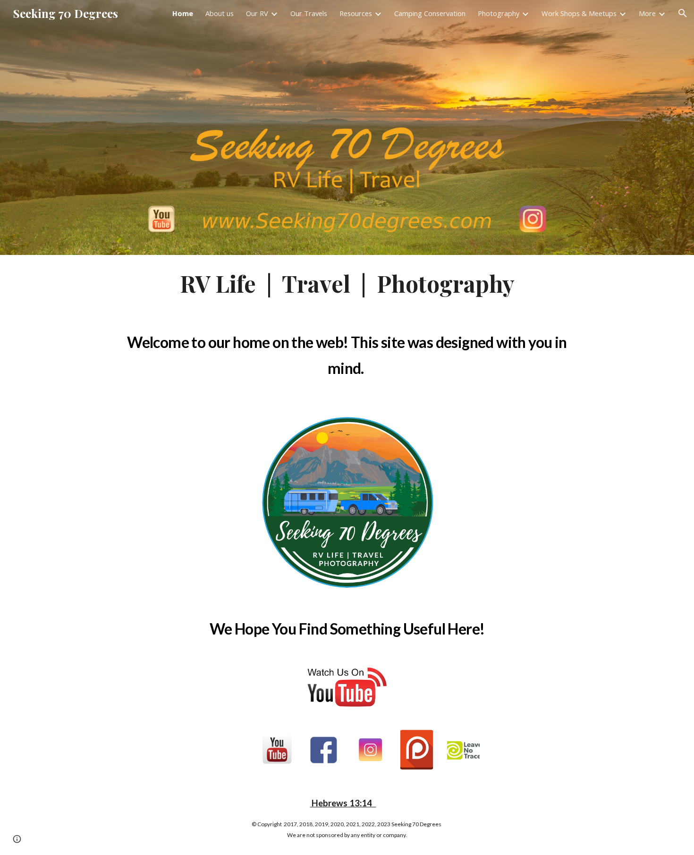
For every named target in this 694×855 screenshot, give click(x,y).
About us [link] (219, 13)
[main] (347, 283)
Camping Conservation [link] (429, 13)
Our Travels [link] (308, 13)
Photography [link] (498, 13)
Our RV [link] (257, 13)
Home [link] (182, 13)
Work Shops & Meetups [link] (579, 13)
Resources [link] (355, 13)
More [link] (647, 13)
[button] (682, 13)
